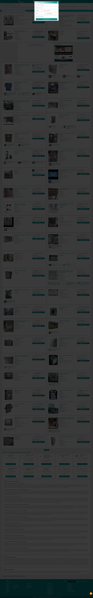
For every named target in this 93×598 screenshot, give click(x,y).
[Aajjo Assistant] (91, 593)
